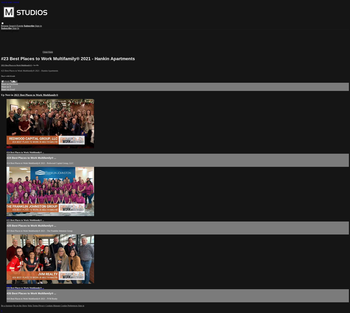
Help (30, 306)
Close (45, 52)
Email (14, 81)
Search (13, 26)
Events (20, 26)
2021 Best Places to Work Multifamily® (16, 65)
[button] (2, 23)
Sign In (15, 28)
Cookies (49, 306)
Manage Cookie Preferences (65, 306)
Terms (35, 306)
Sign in (38, 26)
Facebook (5, 81)
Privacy (42, 306)
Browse (5, 26)
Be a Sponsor (7, 306)
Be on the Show (20, 306)
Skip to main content (10, 2)
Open (50, 52)
